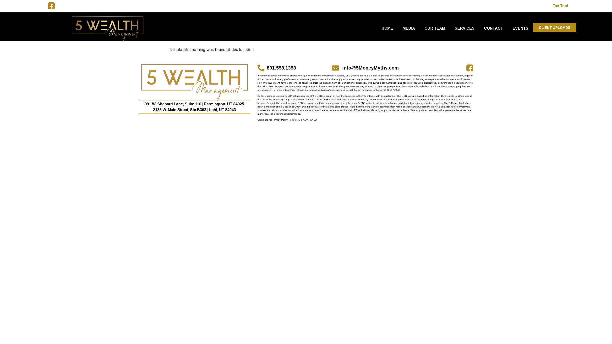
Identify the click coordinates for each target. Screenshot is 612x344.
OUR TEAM (435, 28)
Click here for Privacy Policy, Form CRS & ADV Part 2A (287, 119)
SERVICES (465, 28)
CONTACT (493, 28)
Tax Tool (560, 6)
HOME (387, 28)
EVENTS (520, 28)
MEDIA (409, 28)
